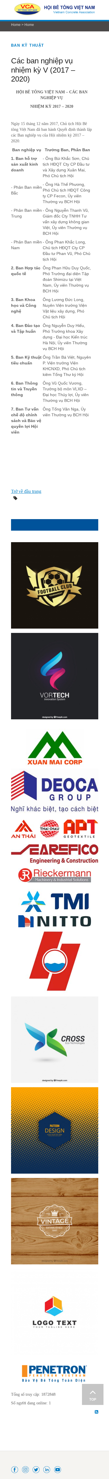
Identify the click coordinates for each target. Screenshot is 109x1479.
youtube (58, 1469)
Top (92, 1399)
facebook (15, 1469)
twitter (36, 1469)
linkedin (47, 1469)
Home (16, 25)
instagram (26, 1469)
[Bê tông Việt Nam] (54, 10)
